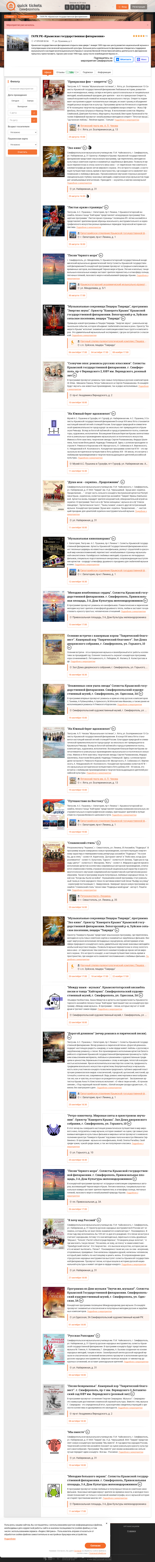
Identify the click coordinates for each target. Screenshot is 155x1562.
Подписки (88, 72)
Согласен (95, 1545)
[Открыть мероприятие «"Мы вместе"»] (53, 1446)
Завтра (30, 101)
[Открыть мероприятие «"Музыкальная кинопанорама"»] (53, 552)
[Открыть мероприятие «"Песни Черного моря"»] (53, 269)
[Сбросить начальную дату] (34, 112)
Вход (124, 7)
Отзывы (60, 72)
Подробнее (10, 1539)
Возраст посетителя (18, 126)
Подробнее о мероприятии (127, 120)
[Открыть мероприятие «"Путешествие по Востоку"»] (53, 815)
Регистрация (138, 7)
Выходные (22, 106)
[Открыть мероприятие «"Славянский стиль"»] (53, 856)
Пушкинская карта (18, 138)
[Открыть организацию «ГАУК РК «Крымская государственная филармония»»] (17, 43)
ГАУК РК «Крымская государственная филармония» (68, 36)
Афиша (47, 72)
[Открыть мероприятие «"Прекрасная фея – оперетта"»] (53, 95)
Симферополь (26, 16)
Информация (104, 72)
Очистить (22, 152)
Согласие (77, 1551)
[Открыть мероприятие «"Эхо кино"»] (53, 161)
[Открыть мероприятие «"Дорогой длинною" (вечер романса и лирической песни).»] (53, 1047)
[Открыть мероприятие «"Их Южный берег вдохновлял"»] (53, 427)
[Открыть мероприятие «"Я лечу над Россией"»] (53, 1234)
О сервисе (131, 1531)
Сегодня (15, 101)
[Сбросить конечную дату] (34, 120)
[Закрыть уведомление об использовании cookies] (106, 1523)
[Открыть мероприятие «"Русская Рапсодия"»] (53, 1349)
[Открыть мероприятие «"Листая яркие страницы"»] (53, 221)
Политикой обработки (97, 1553)
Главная (10, 16)
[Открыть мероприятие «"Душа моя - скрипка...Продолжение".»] (53, 496)
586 (71, 72)
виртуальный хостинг (102, 1559)
